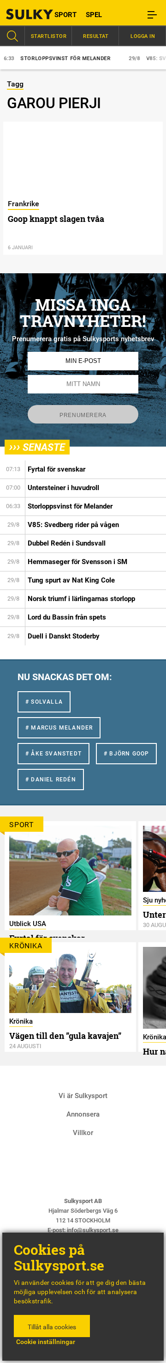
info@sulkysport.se (93, 1230)
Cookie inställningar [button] (45, 1341)
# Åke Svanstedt (53, 753)
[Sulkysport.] (21, 14)
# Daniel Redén (50, 779)
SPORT (65, 15)
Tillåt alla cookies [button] (52, 1327)
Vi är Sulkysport (83, 1096)
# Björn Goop (126, 753)
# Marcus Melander (59, 727)
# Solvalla (44, 702)
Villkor (83, 1133)
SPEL (94, 15)
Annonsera (83, 1114)
